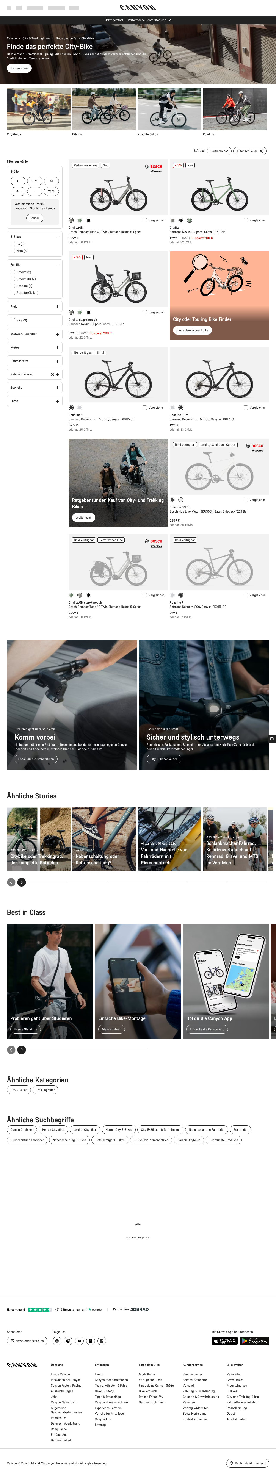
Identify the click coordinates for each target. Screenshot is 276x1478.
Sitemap (100, 1425)
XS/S (51, 191)
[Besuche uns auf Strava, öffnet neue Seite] (90, 1341)
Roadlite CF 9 (179, 415)
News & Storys (105, 1391)
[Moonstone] (172, 220)
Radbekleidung (237, 1408)
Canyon (12, 38)
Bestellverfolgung (195, 1413)
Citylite (174, 227)
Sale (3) (22, 320)
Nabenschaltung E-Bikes (69, 1140)
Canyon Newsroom (63, 1402)
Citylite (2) (24, 272)
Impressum (58, 1418)
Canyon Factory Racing (66, 1385)
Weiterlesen (84, 517)
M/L (18, 191)
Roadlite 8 (75, 415)
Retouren (189, 1402)
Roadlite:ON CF (180, 507)
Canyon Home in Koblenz (111, 1402)
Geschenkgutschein (152, 1402)
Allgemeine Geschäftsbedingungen (66, 1410)
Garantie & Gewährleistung (201, 1397)
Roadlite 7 (176, 602)
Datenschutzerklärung (65, 1423)
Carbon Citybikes (188, 1140)
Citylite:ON (76, 227)
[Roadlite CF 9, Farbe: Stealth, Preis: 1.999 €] (219, 374)
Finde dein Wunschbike (192, 330)
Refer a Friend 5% (151, 1397)
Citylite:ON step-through (85, 602)
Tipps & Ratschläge (108, 1397)
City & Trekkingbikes (36, 38)
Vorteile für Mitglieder (110, 1413)
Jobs (54, 1397)
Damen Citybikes (22, 1130)
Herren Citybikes (53, 1130)
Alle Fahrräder (236, 1419)
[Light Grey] (79, 407)
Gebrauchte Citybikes (223, 1140)
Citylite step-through (83, 319)
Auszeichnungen (62, 1391)
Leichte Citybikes (85, 1130)
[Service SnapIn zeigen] (272, 739)
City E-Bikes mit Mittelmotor (160, 1130)
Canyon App (103, 1419)
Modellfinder (147, 1374)
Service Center (192, 1374)
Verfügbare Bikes (150, 1380)
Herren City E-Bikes (119, 1130)
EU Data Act (59, 1435)
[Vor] (21, 882)
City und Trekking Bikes (243, 1397)
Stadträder (241, 1130)
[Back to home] (138, 8)
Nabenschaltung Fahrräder (206, 1130)
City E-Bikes (19, 1090)
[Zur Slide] (87, 882)
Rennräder (234, 1374)
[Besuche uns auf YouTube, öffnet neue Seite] (79, 1341)
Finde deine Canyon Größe (156, 1385)
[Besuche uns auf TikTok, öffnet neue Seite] (101, 1341)
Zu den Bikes (19, 68)
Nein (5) (22, 251)
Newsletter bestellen (29, 1341)
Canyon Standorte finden (111, 1380)
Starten (35, 218)
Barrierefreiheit (61, 1440)
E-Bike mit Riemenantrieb (151, 1140)
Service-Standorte (195, 1380)
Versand (188, 1385)
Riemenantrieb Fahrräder (27, 1140)
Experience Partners (108, 1408)
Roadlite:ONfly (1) (28, 293)
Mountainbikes (237, 1385)
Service (74, 8)
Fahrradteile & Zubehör (242, 1402)
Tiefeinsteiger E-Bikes (110, 1140)
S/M (35, 181)
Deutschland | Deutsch (249, 1463)
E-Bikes (232, 1391)
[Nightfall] (88, 220)
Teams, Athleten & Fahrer (112, 1385)
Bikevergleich (148, 1391)
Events (99, 1374)
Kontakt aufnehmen (196, 1419)
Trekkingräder (45, 1090)
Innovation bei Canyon (66, 1380)
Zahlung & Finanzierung (199, 1391)
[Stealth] (172, 499)
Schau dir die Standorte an (36, 759)
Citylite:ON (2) (26, 279)
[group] (137, 112)
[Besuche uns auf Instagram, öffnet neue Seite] (68, 1341)
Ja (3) (21, 244)
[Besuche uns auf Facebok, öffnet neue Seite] (57, 1341)
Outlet (231, 1413)
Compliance (59, 1429)
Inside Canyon (60, 1374)
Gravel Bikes (235, 1380)
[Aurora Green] (79, 220)
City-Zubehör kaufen (164, 759)
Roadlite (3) (24, 286)
